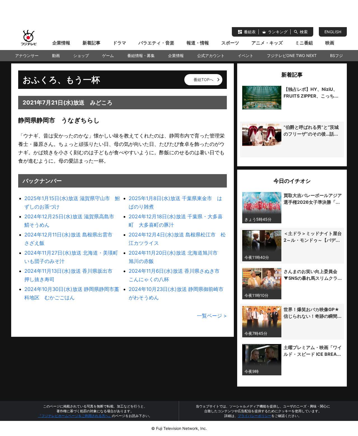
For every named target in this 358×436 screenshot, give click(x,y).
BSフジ (336, 55)
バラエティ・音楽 (156, 43)
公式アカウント (211, 55)
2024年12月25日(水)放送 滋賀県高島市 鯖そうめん (71, 221)
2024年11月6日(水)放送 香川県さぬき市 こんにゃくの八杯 (177, 275)
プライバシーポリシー (254, 416)
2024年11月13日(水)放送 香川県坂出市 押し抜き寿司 (70, 275)
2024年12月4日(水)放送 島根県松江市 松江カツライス (177, 239)
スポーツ (230, 43)
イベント (245, 55)
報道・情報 (198, 43)
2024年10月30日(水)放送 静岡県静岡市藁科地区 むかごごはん (71, 293)
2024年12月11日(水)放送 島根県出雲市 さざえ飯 (70, 239)
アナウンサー (27, 55)
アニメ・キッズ (267, 43)
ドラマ (119, 43)
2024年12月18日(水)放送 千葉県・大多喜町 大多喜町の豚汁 (176, 221)
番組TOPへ (203, 79)
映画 (329, 43)
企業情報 (61, 43)
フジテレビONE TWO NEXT (292, 55)
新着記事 (91, 43)
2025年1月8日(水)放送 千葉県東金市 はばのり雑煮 (175, 202)
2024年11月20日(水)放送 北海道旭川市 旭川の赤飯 (176, 257)
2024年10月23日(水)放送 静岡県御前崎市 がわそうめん (178, 293)
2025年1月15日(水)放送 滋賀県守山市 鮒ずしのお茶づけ (72, 202)
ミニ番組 (304, 43)
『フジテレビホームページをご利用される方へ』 (75, 416)
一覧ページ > (212, 316)
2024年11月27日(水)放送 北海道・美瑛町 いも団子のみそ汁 (73, 257)
